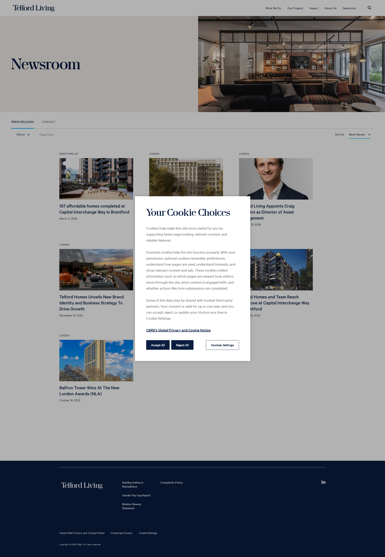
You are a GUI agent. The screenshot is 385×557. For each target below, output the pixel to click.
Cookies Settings (222, 344)
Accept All (158, 344)
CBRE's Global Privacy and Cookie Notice (178, 329)
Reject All (182, 344)
